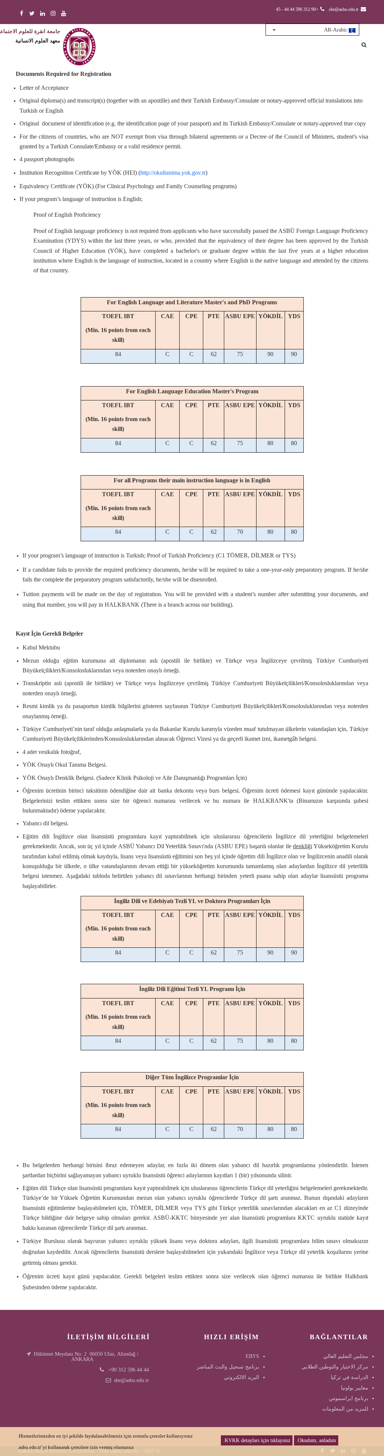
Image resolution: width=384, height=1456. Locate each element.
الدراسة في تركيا (349, 1377)
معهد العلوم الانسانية (37, 41)
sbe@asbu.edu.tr (131, 1380)
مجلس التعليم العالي (345, 1356)
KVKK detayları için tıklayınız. (256, 1440)
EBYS (252, 1356)
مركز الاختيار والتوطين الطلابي (335, 1367)
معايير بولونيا (354, 1388)
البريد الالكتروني (241, 1377)
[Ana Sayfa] (79, 39)
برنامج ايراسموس (348, 1398)
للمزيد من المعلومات (345, 1409)
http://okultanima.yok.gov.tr (173, 172)
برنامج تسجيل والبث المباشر (228, 1367)
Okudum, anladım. (316, 1440)
